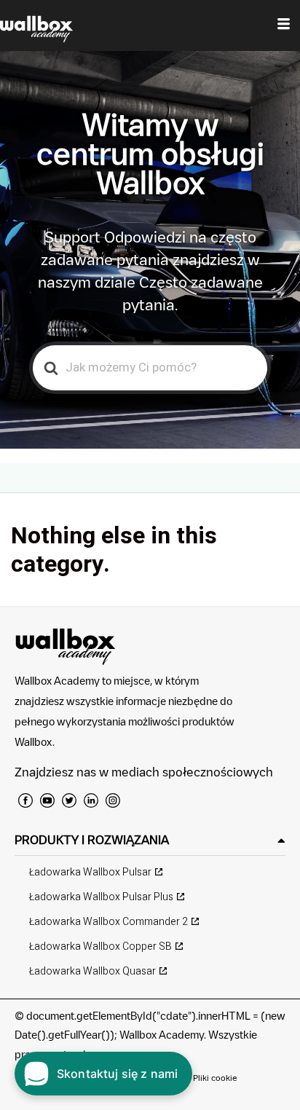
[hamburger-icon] (283, 25)
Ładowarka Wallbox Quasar (92, 971)
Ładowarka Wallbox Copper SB (100, 946)
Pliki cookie (215, 1078)
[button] (150, 840)
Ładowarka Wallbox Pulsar (90, 872)
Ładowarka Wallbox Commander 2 (108, 921)
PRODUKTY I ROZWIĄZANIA (92, 840)
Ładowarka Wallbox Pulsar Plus (101, 897)
